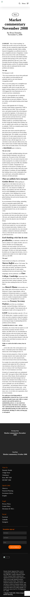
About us (5, 488)
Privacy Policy (6, 504)
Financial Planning (7, 491)
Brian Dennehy (15, 33)
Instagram (5, 522)
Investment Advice (7, 493)
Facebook (5, 517)
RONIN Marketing (8, 594)
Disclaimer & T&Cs (8, 509)
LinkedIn (5, 519)
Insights (4, 495)
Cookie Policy (6, 506)
